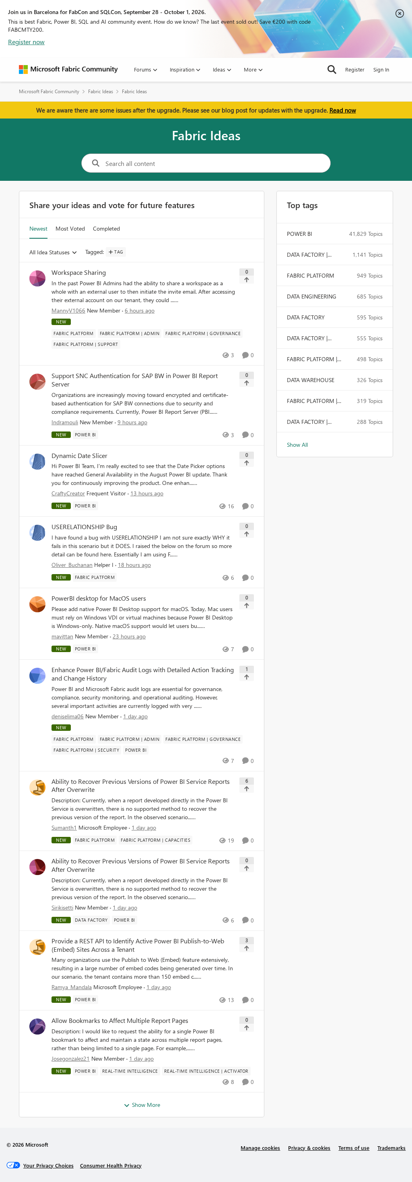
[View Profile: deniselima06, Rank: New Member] (37, 676)
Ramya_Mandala (72, 987)
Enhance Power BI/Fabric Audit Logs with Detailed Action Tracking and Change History (143, 674)
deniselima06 (68, 716)
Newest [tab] (38, 228)
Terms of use (353, 1147)
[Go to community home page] (68, 69)
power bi (299, 233)
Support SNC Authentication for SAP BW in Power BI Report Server (135, 380)
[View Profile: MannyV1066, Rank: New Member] (37, 278)
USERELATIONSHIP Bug (84, 527)
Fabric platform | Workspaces (312, 359)
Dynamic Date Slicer (79, 456)
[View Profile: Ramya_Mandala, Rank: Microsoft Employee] (37, 947)
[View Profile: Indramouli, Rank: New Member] (37, 382)
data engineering (311, 296)
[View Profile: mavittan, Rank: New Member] (37, 604)
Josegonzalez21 (71, 1058)
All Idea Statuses (49, 252)
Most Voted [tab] (70, 228)
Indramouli (65, 422)
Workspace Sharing (79, 272)
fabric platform (310, 275)
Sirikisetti (62, 907)
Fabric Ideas (100, 91)
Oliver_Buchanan (72, 565)
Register (355, 69)
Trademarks (391, 1147)
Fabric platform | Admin (312, 401)
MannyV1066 (68, 310)
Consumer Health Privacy (111, 1165)
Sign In (381, 69)
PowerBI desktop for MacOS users (99, 598)
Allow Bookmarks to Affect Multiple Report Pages (120, 1020)
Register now (26, 41)
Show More (146, 1104)
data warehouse (310, 380)
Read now (343, 110)
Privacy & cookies (309, 1147)
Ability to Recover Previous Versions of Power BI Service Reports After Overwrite (141, 785)
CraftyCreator (68, 493)
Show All (297, 444)
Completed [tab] (106, 228)
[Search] (332, 69)
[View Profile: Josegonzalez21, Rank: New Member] (37, 1026)
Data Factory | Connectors (307, 255)
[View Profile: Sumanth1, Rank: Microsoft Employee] (37, 787)
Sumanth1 (64, 827)
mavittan (62, 636)
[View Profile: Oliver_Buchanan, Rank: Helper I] (37, 533)
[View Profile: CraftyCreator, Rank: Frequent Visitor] (37, 462)
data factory (306, 317)
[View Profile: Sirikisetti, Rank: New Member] (37, 867)
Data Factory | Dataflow (307, 422)
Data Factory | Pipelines (307, 338)
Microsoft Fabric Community (49, 91)
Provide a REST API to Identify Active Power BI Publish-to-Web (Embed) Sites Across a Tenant (138, 945)
